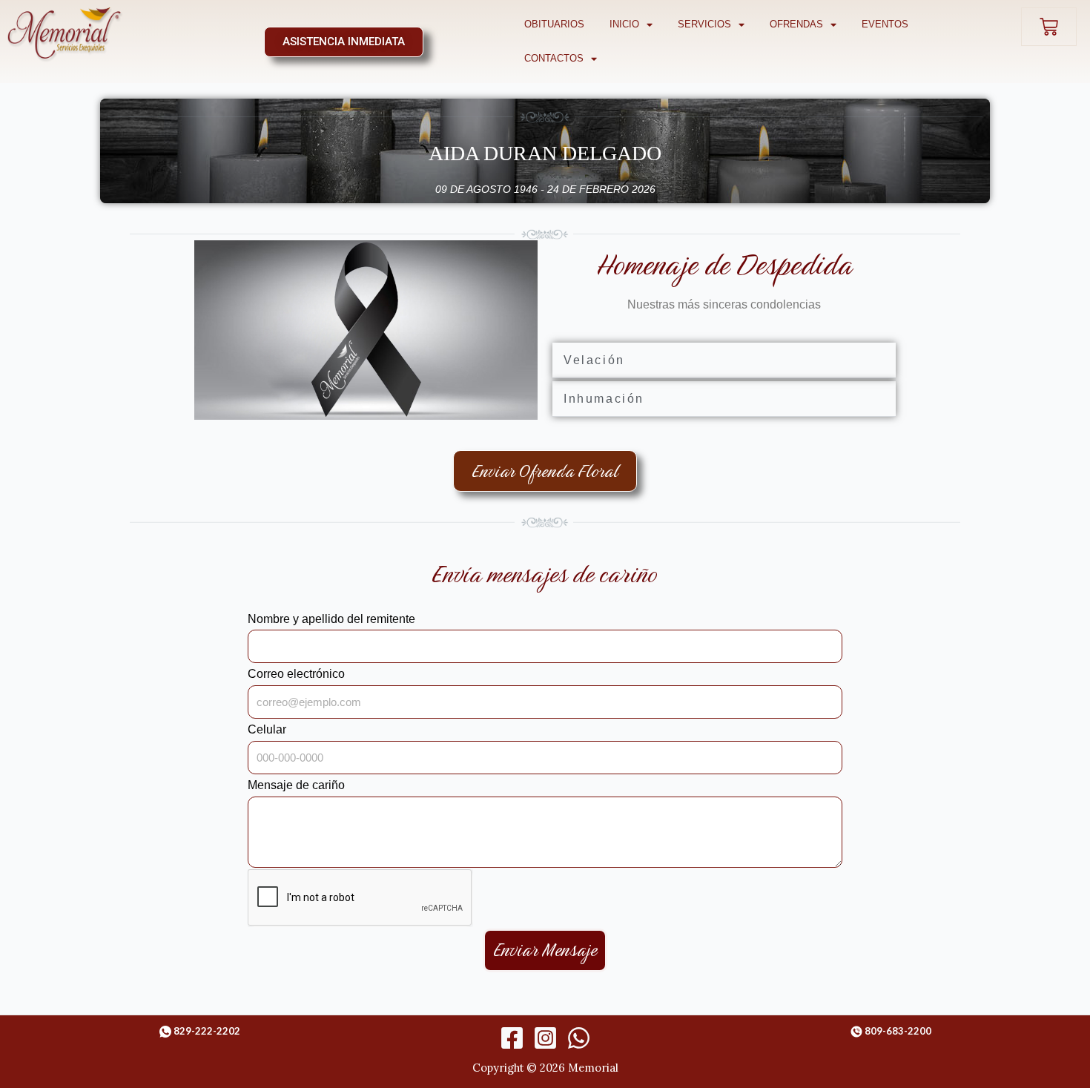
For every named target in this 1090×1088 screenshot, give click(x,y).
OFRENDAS (796, 24)
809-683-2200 (898, 1031)
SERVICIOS (704, 24)
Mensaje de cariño (296, 785)
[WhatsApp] (579, 1038)
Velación (594, 360)
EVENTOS (885, 24)
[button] (724, 360)
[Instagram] (545, 1038)
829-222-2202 (207, 1031)
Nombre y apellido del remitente (331, 619)
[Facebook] (512, 1038)
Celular (267, 729)
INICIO (624, 24)
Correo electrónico (296, 673)
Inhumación (604, 398)
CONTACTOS (554, 58)
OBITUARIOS (554, 24)
